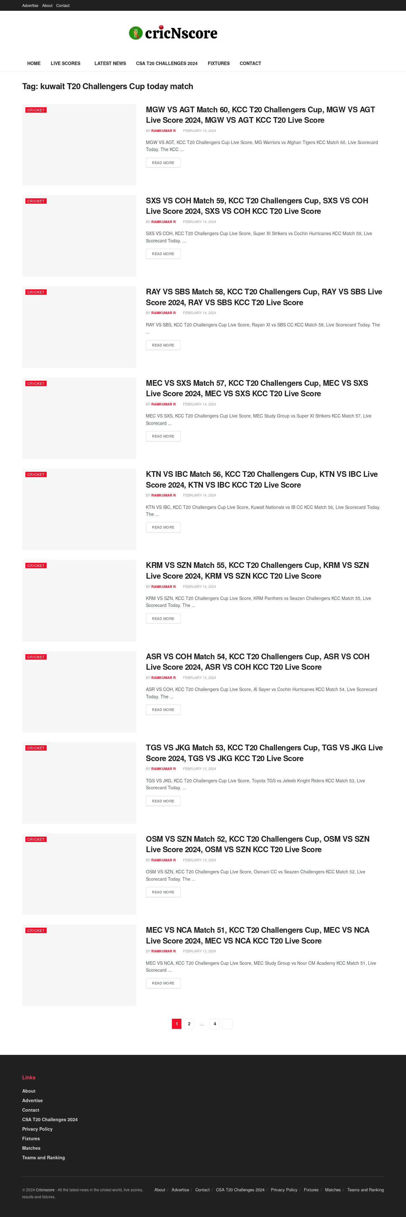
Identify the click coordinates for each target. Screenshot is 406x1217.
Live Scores (65, 63)
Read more (163, 162)
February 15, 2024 (199, 130)
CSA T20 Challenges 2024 (167, 63)
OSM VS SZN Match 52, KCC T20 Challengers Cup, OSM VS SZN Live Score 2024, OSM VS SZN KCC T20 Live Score (257, 844)
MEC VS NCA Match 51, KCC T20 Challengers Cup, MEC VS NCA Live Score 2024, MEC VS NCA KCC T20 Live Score (257, 935)
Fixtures (219, 63)
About (47, 5)
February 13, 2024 (199, 677)
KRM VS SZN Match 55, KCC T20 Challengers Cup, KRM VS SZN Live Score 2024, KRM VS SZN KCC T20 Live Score (257, 570)
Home (34, 63)
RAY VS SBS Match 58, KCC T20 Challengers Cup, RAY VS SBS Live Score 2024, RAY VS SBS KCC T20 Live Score (264, 296)
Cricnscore (45, 1189)
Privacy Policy (37, 1129)
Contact (62, 5)
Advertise (30, 5)
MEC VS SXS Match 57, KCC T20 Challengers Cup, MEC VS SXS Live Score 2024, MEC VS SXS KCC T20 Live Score (257, 388)
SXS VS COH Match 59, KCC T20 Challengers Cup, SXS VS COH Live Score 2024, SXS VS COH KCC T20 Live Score (257, 205)
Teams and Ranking (43, 1157)
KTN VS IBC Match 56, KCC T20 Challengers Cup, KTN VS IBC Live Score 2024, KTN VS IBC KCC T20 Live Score (262, 479)
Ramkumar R (163, 130)
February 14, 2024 (199, 221)
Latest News (110, 63)
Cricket (36, 109)
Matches (31, 1148)
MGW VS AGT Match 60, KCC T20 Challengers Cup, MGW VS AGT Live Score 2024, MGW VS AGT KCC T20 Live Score (260, 114)
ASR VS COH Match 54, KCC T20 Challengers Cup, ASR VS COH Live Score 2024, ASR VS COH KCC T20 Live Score (257, 661)
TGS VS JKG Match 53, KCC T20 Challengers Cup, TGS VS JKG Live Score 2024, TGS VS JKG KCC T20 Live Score (264, 752)
